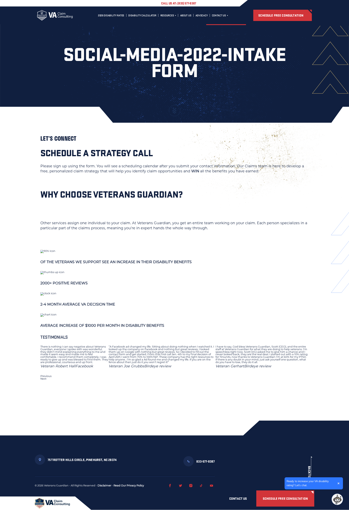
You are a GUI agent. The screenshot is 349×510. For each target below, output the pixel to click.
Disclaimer (104, 485)
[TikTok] (201, 485)
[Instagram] (190, 485)
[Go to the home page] (55, 15)
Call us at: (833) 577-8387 (178, 3)
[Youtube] (211, 485)
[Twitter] (180, 485)
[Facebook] (170, 485)
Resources (167, 15)
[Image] (52, 503)
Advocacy (202, 15)
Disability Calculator (142, 15)
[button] (174, 376)
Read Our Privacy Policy (129, 485)
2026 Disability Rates (111, 15)
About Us (185, 15)
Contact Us (219, 15)
